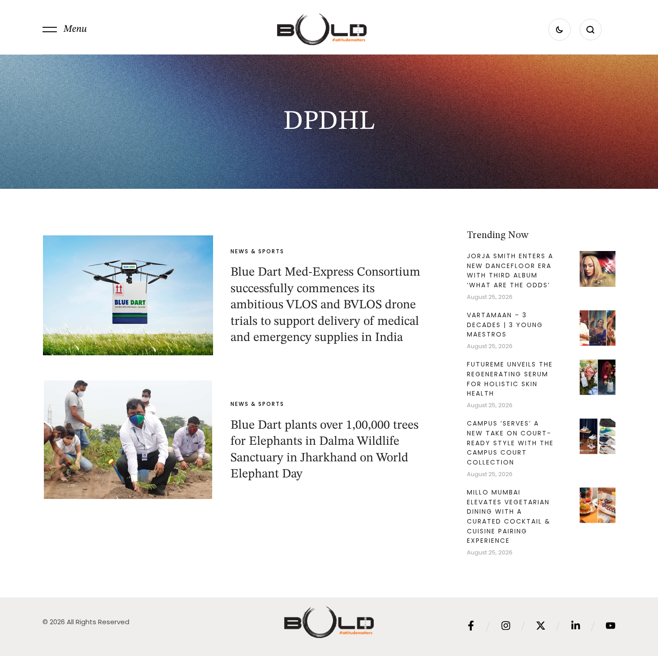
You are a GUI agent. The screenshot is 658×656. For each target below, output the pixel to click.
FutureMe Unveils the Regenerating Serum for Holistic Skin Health (510, 379)
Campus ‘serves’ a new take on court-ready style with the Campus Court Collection (510, 443)
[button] (65, 29)
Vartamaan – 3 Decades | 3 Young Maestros (505, 325)
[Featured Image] (128, 295)
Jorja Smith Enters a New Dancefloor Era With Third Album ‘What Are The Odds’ (510, 270)
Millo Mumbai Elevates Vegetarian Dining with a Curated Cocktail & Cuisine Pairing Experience (509, 516)
